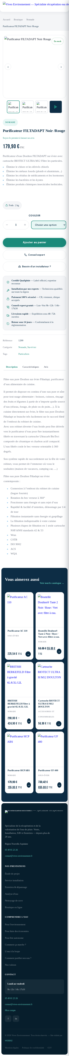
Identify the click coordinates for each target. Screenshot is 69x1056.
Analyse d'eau (11, 894)
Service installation (14, 880)
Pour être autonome (14, 938)
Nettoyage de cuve (14, 900)
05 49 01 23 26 (11, 850)
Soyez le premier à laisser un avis (18, 138)
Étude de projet (12, 874)
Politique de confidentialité (33, 1048)
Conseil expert (36, 254)
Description (12, 367)
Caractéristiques (30, 367)
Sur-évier (31, 347)
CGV (50, 1048)
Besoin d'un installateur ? (36, 266)
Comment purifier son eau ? (18, 958)
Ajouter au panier (34, 242)
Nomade (30, 19)
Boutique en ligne (13, 907)
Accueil (6, 19)
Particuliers (23, 354)
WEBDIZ (9, 1041)
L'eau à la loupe (12, 951)
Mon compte (10, 1010)
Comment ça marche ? (15, 944)
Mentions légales (12, 1048)
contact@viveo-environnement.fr (18, 856)
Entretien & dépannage (16, 887)
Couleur (34, 215)
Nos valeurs (10, 965)
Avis (46, 367)
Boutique (18, 19)
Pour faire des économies (17, 931)
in (16, 1018)
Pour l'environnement (15, 924)
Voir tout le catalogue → (52, 583)
